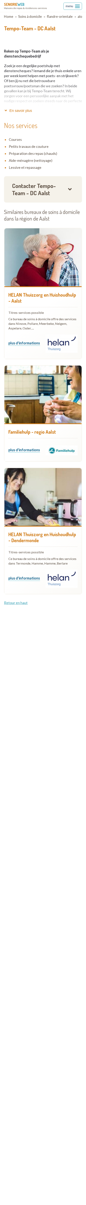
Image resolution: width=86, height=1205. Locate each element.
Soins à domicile (30, 16)
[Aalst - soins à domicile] (43, 257)
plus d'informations (24, 343)
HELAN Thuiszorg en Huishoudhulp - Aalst (42, 298)
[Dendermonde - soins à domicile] (43, 497)
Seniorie (14, 4)
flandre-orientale (60, 16)
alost (81, 16)
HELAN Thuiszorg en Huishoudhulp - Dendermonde (42, 537)
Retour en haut (16, 603)
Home (8, 16)
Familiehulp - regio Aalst (32, 432)
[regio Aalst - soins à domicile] (43, 395)
